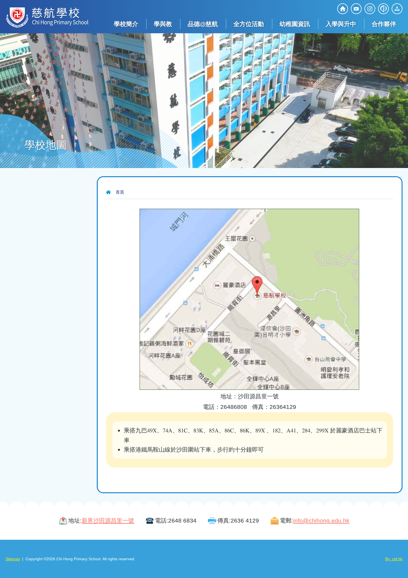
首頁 (120, 192)
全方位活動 (248, 24)
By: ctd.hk (393, 559)
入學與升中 (341, 24)
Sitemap (13, 559)
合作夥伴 (384, 24)
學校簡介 (126, 24)
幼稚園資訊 (294, 24)
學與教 (163, 24)
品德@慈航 (203, 24)
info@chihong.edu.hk (321, 520)
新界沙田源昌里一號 (108, 520)
